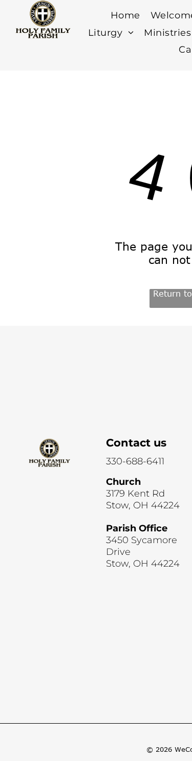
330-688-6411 (135, 461)
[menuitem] (125, 15)
